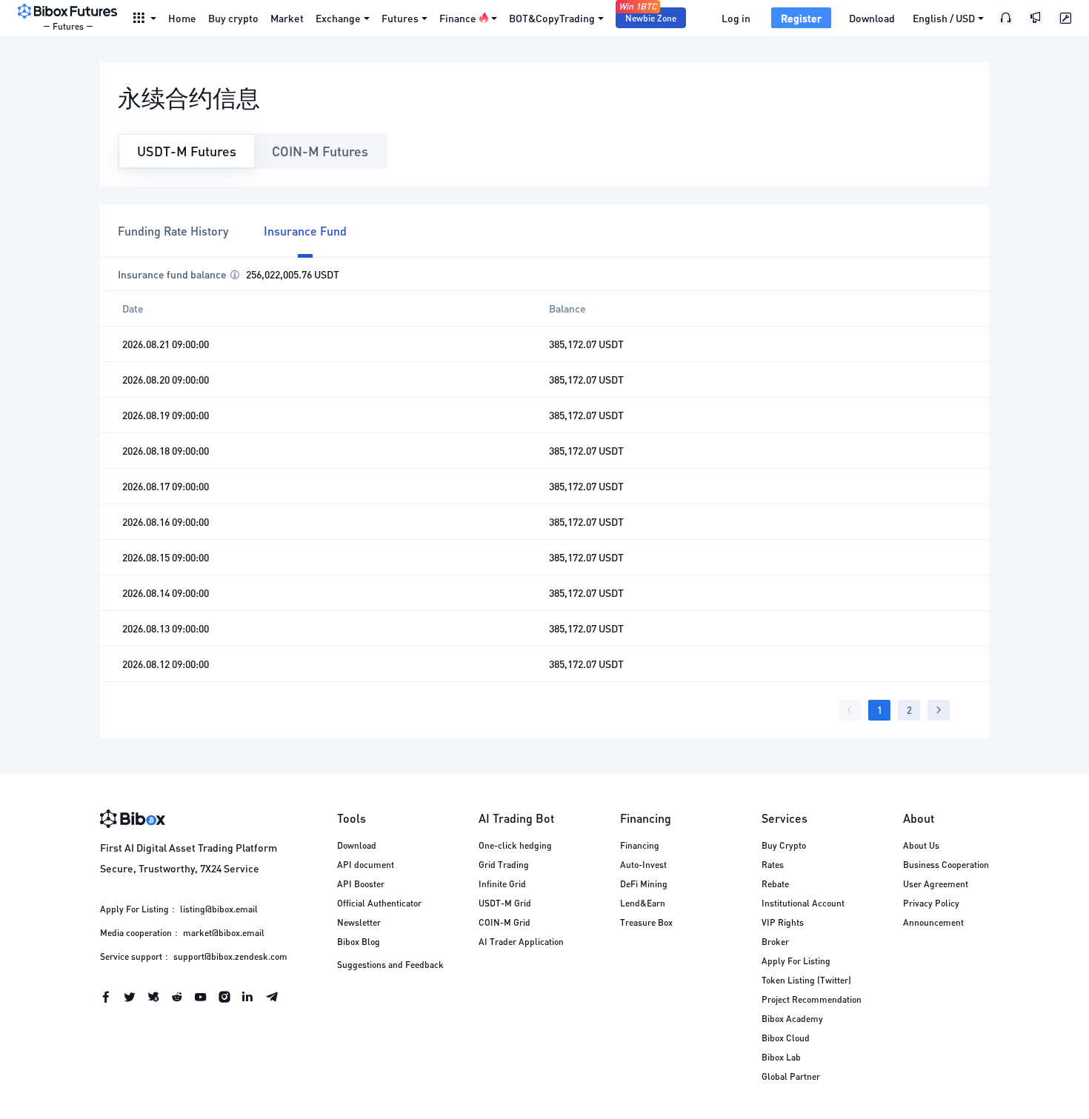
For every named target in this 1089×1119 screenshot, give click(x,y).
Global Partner (791, 1076)
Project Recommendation (812, 999)
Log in (736, 17)
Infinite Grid (502, 883)
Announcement (933, 922)
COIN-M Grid (504, 922)
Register (801, 17)
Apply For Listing (796, 960)
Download (872, 17)
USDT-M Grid (505, 903)
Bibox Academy (792, 1018)
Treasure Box (646, 922)
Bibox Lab (781, 1057)
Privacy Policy (931, 903)
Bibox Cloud (786, 1037)
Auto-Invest (643, 864)
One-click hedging (515, 845)
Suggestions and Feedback (390, 964)
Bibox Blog (358, 941)
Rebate (775, 883)
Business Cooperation (946, 864)
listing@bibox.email (219, 909)
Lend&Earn (642, 903)
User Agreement (935, 883)
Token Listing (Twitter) (806, 980)
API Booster (360, 883)
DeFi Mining (643, 883)
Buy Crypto (784, 845)
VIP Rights (783, 922)
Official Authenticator (379, 903)
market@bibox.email (223, 932)
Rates (773, 864)
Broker (775, 941)
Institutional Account (803, 903)
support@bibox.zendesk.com (230, 956)
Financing (639, 845)
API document (365, 864)
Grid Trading (504, 864)
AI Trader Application (521, 941)
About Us (921, 845)
